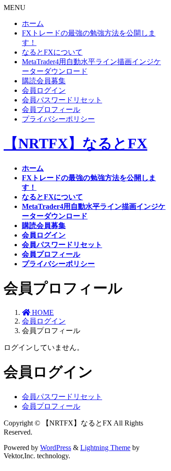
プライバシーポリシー (58, 119)
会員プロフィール (51, 109)
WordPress (55, 447)
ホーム (33, 23)
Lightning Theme (105, 447)
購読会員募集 (44, 81)
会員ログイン (44, 90)
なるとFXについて (52, 52)
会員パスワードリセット (62, 100)
